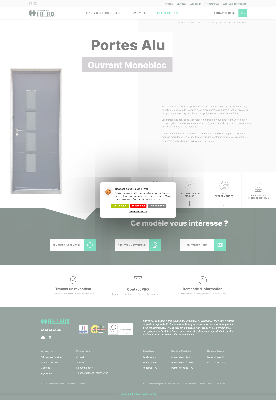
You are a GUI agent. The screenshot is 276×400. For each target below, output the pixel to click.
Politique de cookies (138, 211)
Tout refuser (138, 205)
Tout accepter (119, 205)
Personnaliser (157, 205)
